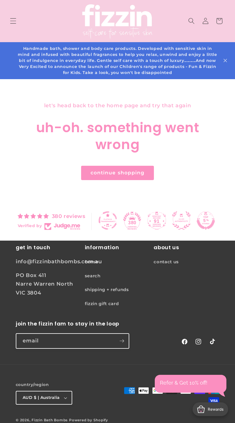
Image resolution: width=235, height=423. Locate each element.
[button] (13, 21)
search (93, 275)
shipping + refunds (107, 289)
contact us (166, 261)
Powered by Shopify (88, 420)
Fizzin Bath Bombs (50, 420)
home (92, 261)
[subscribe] (122, 341)
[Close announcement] (225, 60)
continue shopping (118, 173)
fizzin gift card (102, 303)
